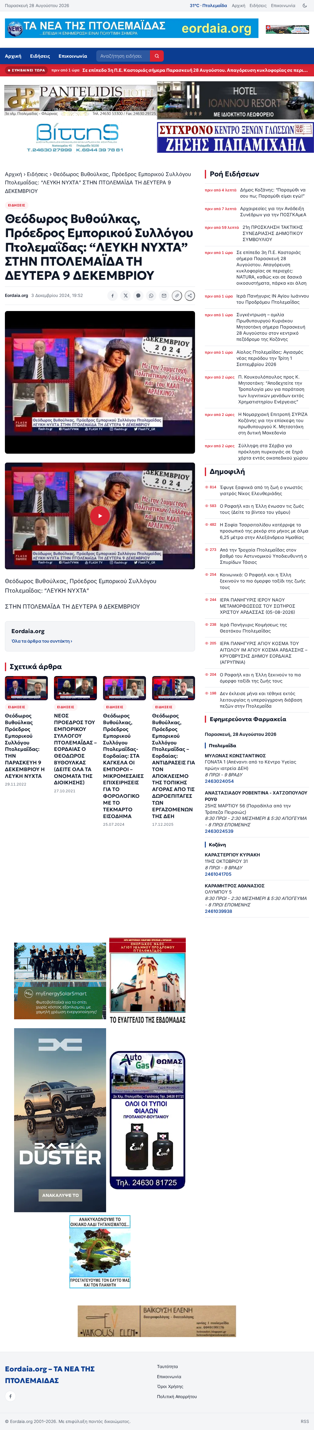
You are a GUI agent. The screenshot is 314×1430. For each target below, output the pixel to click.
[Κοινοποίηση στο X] (125, 295)
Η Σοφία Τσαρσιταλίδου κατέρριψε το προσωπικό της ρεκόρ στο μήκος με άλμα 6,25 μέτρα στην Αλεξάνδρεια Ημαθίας (264, 531)
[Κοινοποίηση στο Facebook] (112, 295)
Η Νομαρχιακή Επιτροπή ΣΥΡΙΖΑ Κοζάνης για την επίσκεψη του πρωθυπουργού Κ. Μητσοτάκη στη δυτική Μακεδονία (273, 423)
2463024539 (219, 831)
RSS (305, 1421)
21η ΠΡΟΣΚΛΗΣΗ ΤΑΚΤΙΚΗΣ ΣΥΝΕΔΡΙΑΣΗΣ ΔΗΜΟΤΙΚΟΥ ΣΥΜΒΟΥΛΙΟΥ (273, 233)
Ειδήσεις (258, 5)
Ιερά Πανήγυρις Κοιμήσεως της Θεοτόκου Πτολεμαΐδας (253, 627)
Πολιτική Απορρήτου (177, 1396)
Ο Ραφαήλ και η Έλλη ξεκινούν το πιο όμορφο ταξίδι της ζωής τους (260, 677)
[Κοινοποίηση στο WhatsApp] (151, 295)
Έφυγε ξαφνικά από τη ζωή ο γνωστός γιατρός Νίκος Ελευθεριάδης (261, 490)
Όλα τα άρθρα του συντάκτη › (41, 641)
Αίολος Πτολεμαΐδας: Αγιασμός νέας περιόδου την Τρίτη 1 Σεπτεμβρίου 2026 (269, 358)
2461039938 (218, 911)
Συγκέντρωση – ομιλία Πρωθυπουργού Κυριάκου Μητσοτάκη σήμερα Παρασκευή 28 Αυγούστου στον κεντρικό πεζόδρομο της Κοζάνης (270, 327)
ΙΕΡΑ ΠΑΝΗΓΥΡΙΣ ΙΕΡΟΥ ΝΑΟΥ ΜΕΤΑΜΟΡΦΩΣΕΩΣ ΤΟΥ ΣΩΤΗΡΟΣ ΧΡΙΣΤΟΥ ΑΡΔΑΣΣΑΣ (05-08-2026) (257, 606)
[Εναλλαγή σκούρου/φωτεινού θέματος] (304, 5)
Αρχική (238, 5)
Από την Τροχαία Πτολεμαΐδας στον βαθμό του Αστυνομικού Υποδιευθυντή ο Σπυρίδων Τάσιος (263, 556)
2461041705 (218, 874)
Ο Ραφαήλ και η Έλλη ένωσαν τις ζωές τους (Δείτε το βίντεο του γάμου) (262, 509)
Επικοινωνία (283, 5)
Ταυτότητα (167, 1366)
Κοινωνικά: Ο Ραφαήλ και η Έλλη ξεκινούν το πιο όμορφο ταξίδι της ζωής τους (262, 581)
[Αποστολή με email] (164, 295)
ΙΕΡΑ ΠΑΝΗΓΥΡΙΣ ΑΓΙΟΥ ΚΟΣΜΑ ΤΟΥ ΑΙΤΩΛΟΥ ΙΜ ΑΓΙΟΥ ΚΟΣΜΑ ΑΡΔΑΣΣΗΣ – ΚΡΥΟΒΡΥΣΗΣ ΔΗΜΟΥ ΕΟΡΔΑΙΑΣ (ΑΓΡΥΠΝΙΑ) (263, 652)
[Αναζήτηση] (157, 56)
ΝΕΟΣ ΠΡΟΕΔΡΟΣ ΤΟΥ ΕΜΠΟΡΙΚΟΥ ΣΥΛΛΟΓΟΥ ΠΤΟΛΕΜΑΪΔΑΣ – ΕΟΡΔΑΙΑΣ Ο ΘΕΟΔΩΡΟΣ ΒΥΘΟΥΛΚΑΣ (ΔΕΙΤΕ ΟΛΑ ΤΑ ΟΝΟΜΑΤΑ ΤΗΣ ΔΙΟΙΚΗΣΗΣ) (75, 749)
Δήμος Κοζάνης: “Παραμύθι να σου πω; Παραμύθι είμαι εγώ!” (273, 192)
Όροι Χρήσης (170, 1386)
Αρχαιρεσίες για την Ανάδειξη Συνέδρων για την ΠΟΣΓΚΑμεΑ (273, 211)
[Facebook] (10, 1396)
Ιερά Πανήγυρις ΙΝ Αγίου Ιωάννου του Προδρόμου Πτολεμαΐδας (151, 70)
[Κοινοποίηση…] (190, 295)
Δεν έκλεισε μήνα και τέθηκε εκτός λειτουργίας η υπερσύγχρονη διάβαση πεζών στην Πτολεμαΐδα (261, 699)
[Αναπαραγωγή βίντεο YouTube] (100, 516)
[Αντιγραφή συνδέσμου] (177, 295)
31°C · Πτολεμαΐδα (208, 5)
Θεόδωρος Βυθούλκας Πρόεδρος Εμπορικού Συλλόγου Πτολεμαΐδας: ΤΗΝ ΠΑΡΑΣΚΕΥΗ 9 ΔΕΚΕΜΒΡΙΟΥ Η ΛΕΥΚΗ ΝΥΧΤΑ (25, 746)
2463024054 (219, 781)
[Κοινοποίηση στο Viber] (138, 295)
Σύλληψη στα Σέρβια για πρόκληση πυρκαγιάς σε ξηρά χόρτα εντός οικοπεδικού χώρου (273, 451)
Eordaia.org (27, 631)
